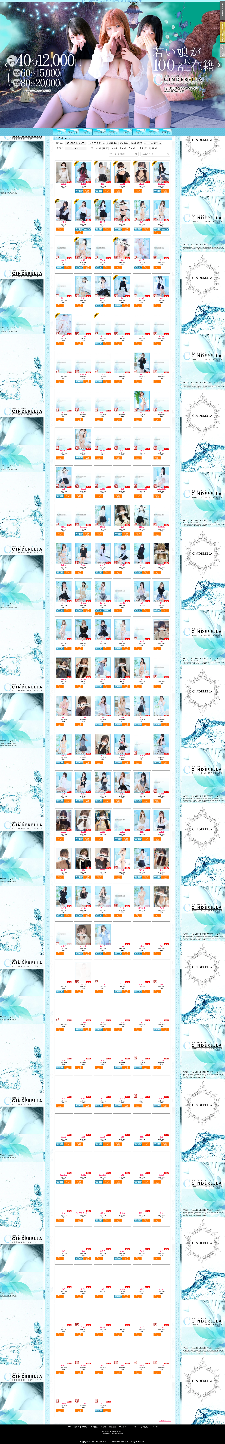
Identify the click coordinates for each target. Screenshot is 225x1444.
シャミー (83, 527)
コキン (63, 527)
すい (83, 451)
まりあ (122, 1099)
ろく (141, 1099)
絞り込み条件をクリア (75, 143)
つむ (141, 679)
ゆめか (83, 184)
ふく (161, 260)
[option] (112, 65)
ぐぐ (141, 717)
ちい (122, 1137)
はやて (102, 222)
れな (102, 755)
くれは (122, 603)
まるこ (83, 1289)
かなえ (63, 222)
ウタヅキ (161, 527)
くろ (122, 412)
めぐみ (141, 260)
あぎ (141, 222)
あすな (141, 984)
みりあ (83, 1175)
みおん (63, 679)
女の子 (86, 132)
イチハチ (161, 908)
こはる (161, 1060)
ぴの (102, 184)
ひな (63, 984)
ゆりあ (102, 527)
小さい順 (123, 148)
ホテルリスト (139, 132)
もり (122, 489)
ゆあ (83, 222)
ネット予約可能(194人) (152, 143)
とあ (161, 1137)
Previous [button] (6, 65)
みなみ (102, 1251)
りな (122, 1175)
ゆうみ (102, 946)
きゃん (141, 641)
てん (161, 717)
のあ (102, 717)
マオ (161, 298)
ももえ (83, 755)
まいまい (63, 870)
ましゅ (141, 946)
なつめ (122, 984)
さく (102, 1022)
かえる (83, 717)
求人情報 (165, 132)
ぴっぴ (122, 565)
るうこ (83, 412)
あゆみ (122, 755)
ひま (141, 1175)
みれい (161, 451)
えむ (102, 641)
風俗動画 (125, 132)
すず (141, 1327)
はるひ (161, 794)
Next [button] (219, 65)
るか (63, 1099)
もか (63, 1213)
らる (102, 1365)
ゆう (161, 870)
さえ (63, 794)
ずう (63, 336)
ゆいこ (83, 908)
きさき (102, 679)
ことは (102, 1213)
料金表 (112, 132)
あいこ (63, 412)
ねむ (122, 336)
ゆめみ (102, 298)
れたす (122, 1327)
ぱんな (102, 412)
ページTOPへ (166, 1421)
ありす (63, 908)
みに (161, 946)
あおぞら (83, 374)
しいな (122, 184)
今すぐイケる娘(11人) (96, 143)
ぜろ (102, 1060)
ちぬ (161, 641)
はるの (83, 832)
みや (141, 794)
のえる (122, 832)
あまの (83, 603)
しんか (141, 1022)
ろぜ (83, 641)
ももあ (83, 679)
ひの (63, 641)
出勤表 (72, 132)
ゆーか (102, 603)
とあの (63, 946)
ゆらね (63, 1365)
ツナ (63, 489)
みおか (161, 1175)
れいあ (83, 336)
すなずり (161, 565)
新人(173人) (124, 143)
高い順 (105, 148)
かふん (141, 298)
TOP (59, 132)
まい (161, 603)
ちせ (83, 1137)
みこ (141, 412)
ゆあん (122, 794)
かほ (122, 1365)
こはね (122, 1213)
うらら (141, 1289)
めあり (63, 565)
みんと (83, 565)
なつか (141, 870)
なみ (122, 717)
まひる (122, 1289)
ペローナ (83, 984)
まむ (83, 1251)
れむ (102, 1099)
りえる (161, 1099)
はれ (161, 984)
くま (161, 679)
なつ (63, 1022)
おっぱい (102, 1175)
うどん (122, 451)
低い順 (98, 148)
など (161, 1251)
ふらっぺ (141, 755)
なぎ (122, 1022)
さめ (63, 1060)
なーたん (161, 184)
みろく (83, 1099)
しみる (102, 794)
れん (161, 755)
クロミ (141, 1365)
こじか (83, 1403)
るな (122, 298)
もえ (141, 603)
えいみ (122, 908)
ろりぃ (83, 1022)
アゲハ (63, 374)
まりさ (63, 755)
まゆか (63, 184)
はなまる (141, 908)
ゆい (122, 1060)
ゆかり (141, 1213)
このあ (102, 832)
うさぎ (83, 1327)
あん (102, 1289)
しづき (122, 374)
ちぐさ (161, 336)
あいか (102, 1137)
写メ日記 (99, 132)
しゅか (122, 946)
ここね (161, 1327)
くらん (63, 832)
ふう (141, 565)
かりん (83, 794)
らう (161, 1213)
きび (63, 603)
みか (122, 527)
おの (122, 870)
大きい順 (132, 148)
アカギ (102, 260)
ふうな (83, 298)
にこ (63, 1327)
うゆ (141, 336)
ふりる (122, 679)
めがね (161, 412)
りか (102, 336)
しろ (161, 374)
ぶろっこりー (142, 489)
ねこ (63, 717)
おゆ (141, 832)
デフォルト (75, 148)
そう (161, 222)
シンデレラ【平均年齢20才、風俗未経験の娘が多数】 (109, 1442)
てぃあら (63, 1175)
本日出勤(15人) (112, 143)
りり (102, 908)
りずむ (63, 1289)
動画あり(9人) (136, 143)
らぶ (161, 1022)
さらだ (141, 374)
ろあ (83, 870)
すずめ (102, 870)
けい (122, 641)
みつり (122, 222)
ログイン (154, 1427)
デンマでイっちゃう (83, 1213)
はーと (63, 298)
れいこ (63, 260)
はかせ (141, 527)
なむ (102, 1403)
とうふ (141, 451)
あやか (63, 1403)
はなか (122, 1251)
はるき (102, 1327)
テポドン (63, 451)
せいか (141, 1251)
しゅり (161, 832)
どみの (141, 184)
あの (63, 1251)
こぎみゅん (161, 489)
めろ (141, 1137)
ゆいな (161, 1289)
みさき (102, 565)
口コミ (152, 132)
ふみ (122, 260)
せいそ (83, 489)
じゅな (63, 1137)
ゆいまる (83, 946)
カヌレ (83, 1365)
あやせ (102, 489)
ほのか (102, 451)
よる (141, 1060)
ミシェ (102, 984)
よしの (102, 374)
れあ (83, 1060)
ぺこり (161, 1365)
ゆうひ (83, 260)
